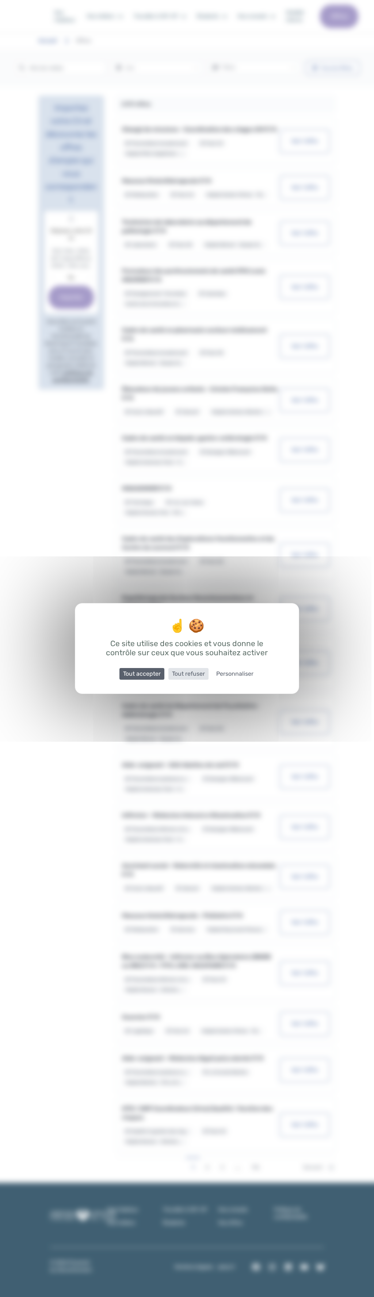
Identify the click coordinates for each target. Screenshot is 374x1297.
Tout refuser (188, 673)
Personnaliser (234, 673)
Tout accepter (142, 673)
